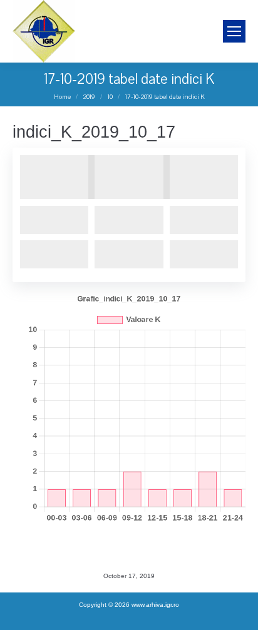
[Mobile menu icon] (234, 31)
